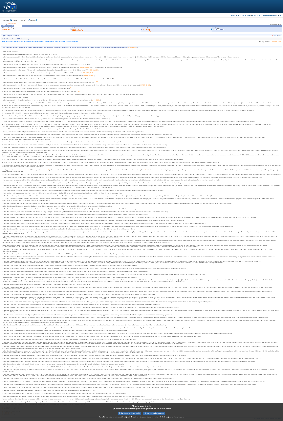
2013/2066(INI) (12, 24)
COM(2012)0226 (93, 70)
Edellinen (15, 20)
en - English (247, 15)
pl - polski (268, 15)
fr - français (249, 15)
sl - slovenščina (276, 15)
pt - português (270, 15)
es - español (234, 15)
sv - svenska (280, 15)
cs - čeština (236, 15)
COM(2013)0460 (88, 73)
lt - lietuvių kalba (259, 15)
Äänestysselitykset (148, 31)
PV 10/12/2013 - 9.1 (148, 29)
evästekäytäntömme (161, 417)
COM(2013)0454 (89, 76)
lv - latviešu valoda (257, 15)
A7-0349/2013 (6, 29)
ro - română (272, 15)
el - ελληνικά (245, 15)
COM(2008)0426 (145, 85)
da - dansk (238, 15)
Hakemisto (6, 20)
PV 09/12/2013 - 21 (77, 29)
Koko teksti (33, 20)
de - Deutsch (240, 15)
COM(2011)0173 (85, 67)
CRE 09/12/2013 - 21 (77, 31)
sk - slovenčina (274, 15)
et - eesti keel (243, 15)
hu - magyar (261, 15)
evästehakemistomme (177, 417)
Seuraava (22, 20)
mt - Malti (264, 15)
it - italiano (255, 15)
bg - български (232, 15)
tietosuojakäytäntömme (146, 417)
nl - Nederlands (266, 15)
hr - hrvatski (253, 15)
